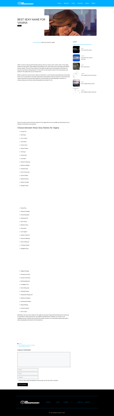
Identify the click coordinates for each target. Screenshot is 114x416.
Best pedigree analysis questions (88, 92)
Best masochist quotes (86, 50)
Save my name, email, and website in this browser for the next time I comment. (38, 380)
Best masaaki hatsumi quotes (88, 83)
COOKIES (48, 402)
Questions (80, 3)
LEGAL (58, 402)
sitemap (66, 402)
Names (59, 3)
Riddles (93, 3)
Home (34, 42)
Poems (73, 3)
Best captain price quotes (24, 346)
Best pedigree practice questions (88, 75)
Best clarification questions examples (27, 345)
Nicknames (66, 3)
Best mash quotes (85, 66)
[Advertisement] (43, 54)
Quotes (87, 3)
